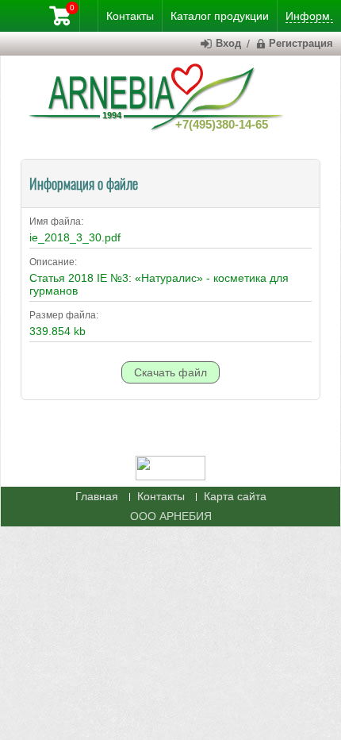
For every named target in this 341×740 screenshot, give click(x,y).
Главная (96, 496)
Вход (228, 43)
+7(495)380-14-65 (221, 124)
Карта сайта (235, 496)
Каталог (219, 16)
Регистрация (301, 43)
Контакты (161, 496)
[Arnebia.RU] (159, 95)
